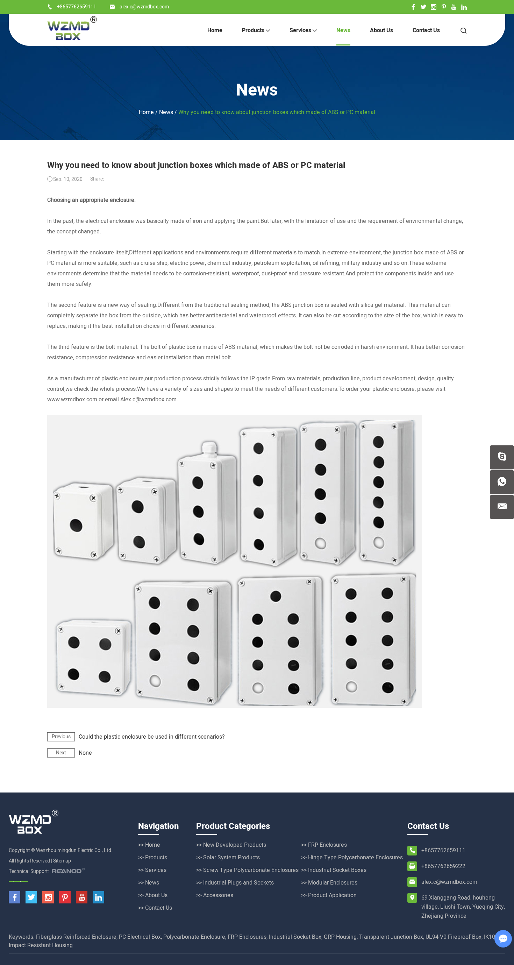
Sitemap (62, 861)
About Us (381, 30)
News (343, 30)
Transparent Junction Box (391, 937)
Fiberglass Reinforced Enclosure (76, 937)
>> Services (152, 870)
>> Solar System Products (228, 857)
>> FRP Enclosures (324, 845)
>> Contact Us (155, 908)
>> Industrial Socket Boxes (333, 870)
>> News (148, 883)
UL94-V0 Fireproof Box (453, 937)
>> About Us (152, 895)
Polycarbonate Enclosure (194, 937)
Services (301, 30)
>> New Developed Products (231, 845)
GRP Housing (340, 937)
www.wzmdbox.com (72, 399)
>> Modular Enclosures (329, 883)
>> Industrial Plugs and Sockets (235, 883)
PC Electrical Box (140, 937)
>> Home (149, 845)
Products (254, 30)
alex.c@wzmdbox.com (144, 6)
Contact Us (426, 30)
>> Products (152, 857)
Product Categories (233, 826)
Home (214, 30)
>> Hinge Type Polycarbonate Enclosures (352, 857)
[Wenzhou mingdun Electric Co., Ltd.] (72, 28)
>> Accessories (214, 895)
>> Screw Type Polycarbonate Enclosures (247, 870)
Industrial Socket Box (295, 937)
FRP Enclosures (247, 937)
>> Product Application (329, 895)
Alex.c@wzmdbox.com (148, 399)
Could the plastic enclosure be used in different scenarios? (152, 737)
